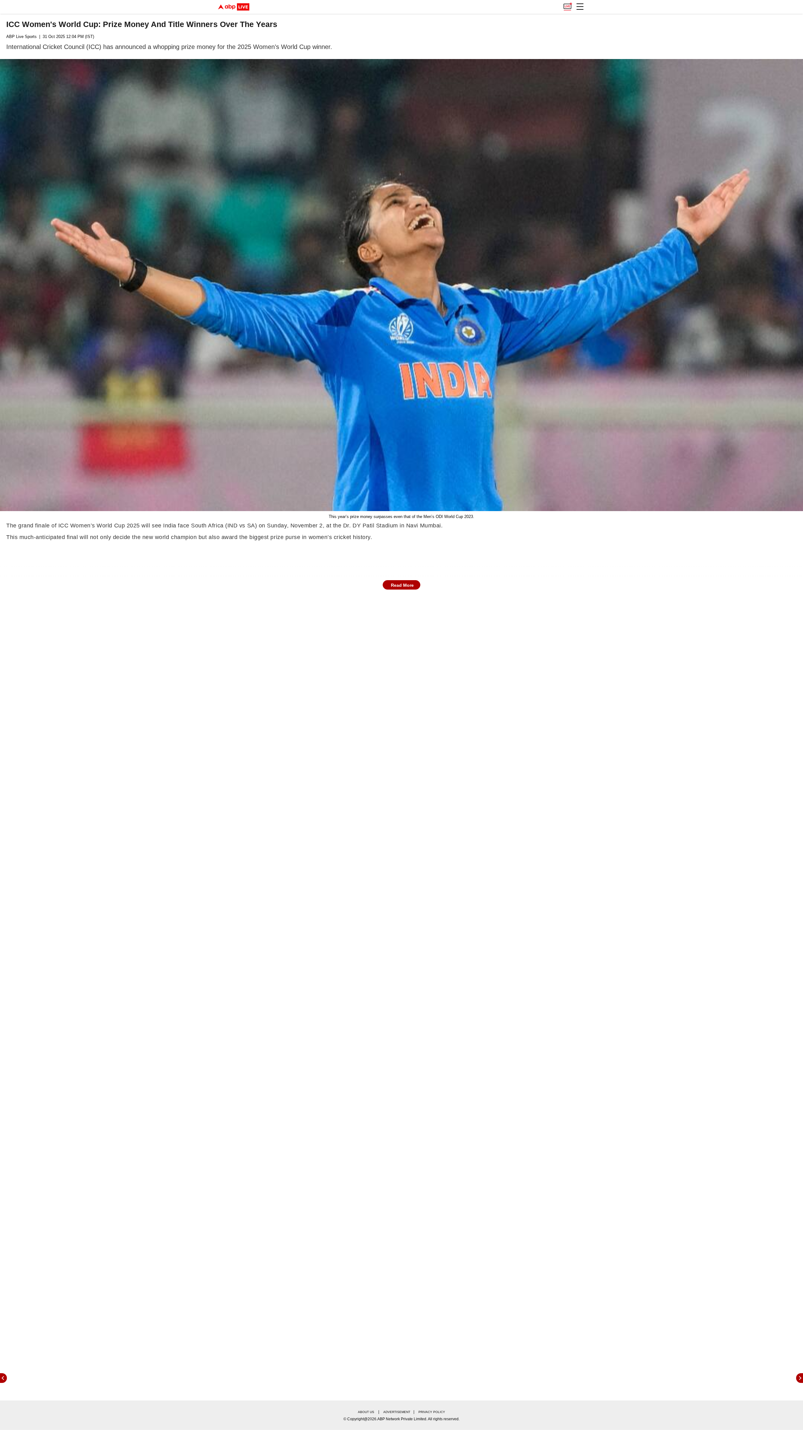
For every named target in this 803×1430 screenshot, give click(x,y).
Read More (402, 585)
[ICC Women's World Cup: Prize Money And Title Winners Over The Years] (401, 285)
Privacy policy (431, 1412)
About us (366, 1412)
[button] (580, 6)
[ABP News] (799, 1378)
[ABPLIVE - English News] (233, 7)
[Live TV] (567, 5)
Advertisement (396, 1412)
